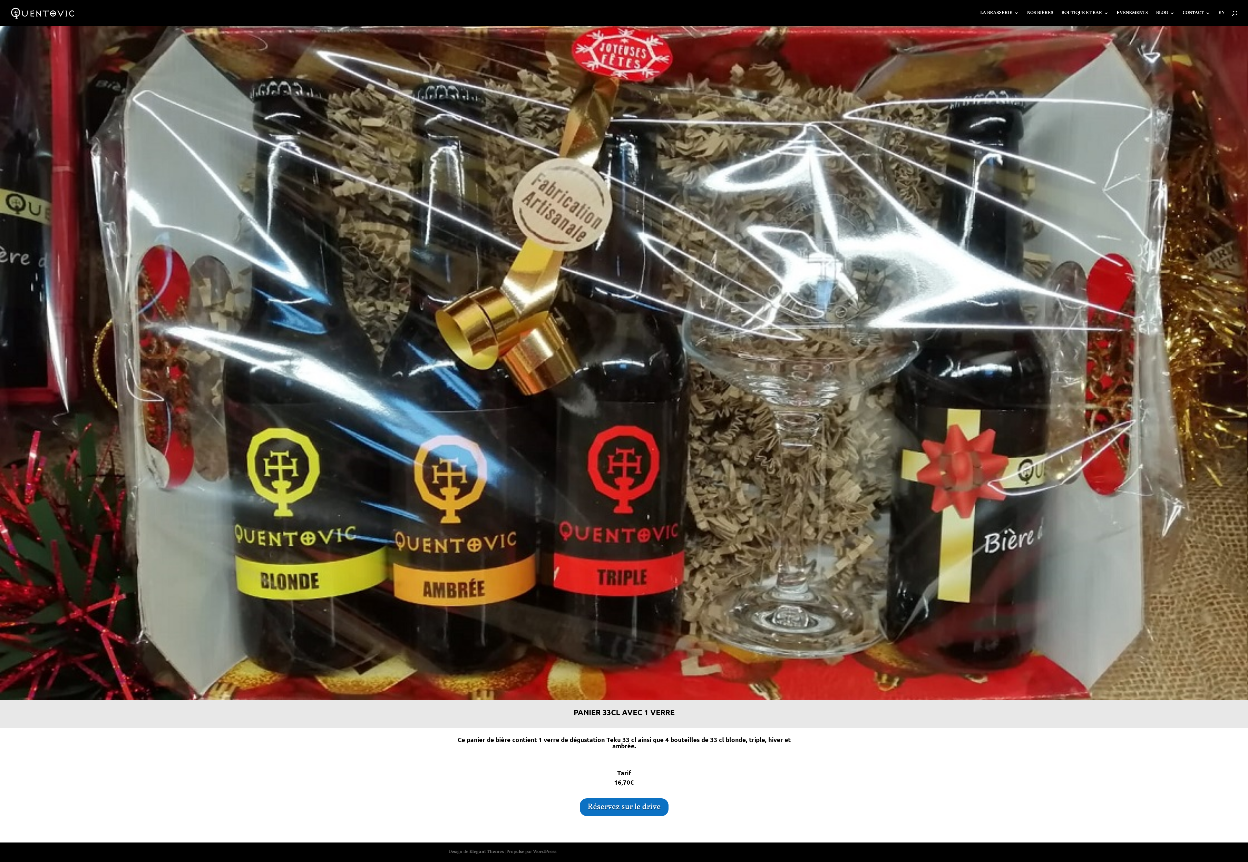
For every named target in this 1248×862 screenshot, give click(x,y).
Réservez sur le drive (624, 807)
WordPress (544, 852)
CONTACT (1193, 13)
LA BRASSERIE (996, 13)
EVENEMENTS (1132, 13)
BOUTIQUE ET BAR (1081, 13)
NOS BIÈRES (1040, 13)
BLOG (1162, 13)
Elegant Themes (486, 852)
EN (1221, 13)
